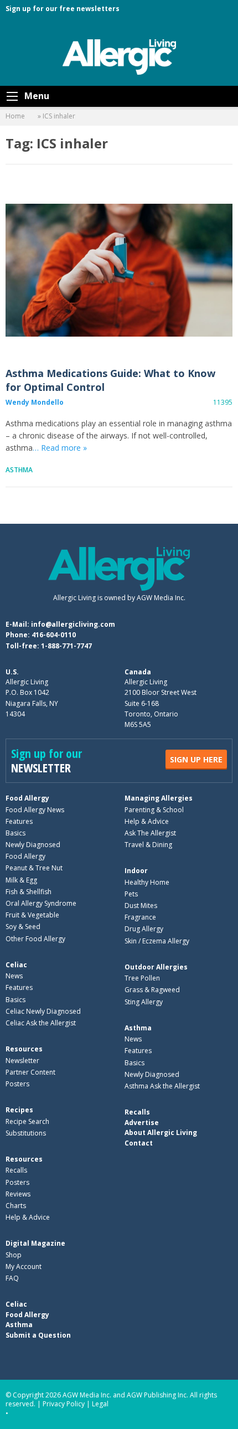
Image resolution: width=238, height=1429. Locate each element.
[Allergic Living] (119, 56)
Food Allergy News (35, 809)
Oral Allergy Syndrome (41, 903)
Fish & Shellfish (28, 891)
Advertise (142, 1122)
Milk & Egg (21, 880)
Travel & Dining (148, 844)
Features (19, 821)
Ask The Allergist (150, 833)
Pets (131, 894)
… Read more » (60, 447)
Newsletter (22, 1060)
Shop (14, 1255)
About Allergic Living (161, 1132)
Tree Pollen (142, 978)
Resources (24, 1049)
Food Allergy (27, 798)
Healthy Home (147, 882)
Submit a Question (38, 1335)
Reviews (18, 1194)
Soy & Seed (23, 926)
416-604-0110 (54, 634)
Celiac (16, 964)
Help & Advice (147, 821)
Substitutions (26, 1133)
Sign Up (196, 759)
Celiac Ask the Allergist (41, 1023)
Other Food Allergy (35, 938)
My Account (24, 1266)
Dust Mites (141, 905)
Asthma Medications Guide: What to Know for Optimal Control (119, 269)
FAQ (12, 1278)
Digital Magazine (35, 1243)
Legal (100, 1404)
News (14, 976)
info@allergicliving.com (73, 624)
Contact (139, 1143)
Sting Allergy (144, 1002)
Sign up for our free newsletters (63, 8)
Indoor (136, 870)
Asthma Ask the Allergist (162, 1086)
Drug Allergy (144, 928)
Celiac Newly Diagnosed (43, 1011)
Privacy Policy (64, 1404)
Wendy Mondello (35, 402)
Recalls (16, 1170)
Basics (15, 833)
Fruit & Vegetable (32, 915)
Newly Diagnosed (33, 844)
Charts (16, 1205)
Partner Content (30, 1072)
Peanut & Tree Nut (34, 868)
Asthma (19, 469)
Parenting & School (154, 809)
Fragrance (140, 917)
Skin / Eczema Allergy (157, 941)
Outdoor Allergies (156, 967)
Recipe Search (27, 1121)
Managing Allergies (159, 798)
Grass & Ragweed (152, 989)
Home (15, 116)
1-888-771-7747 (66, 646)
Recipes (19, 1110)
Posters (17, 1083)
